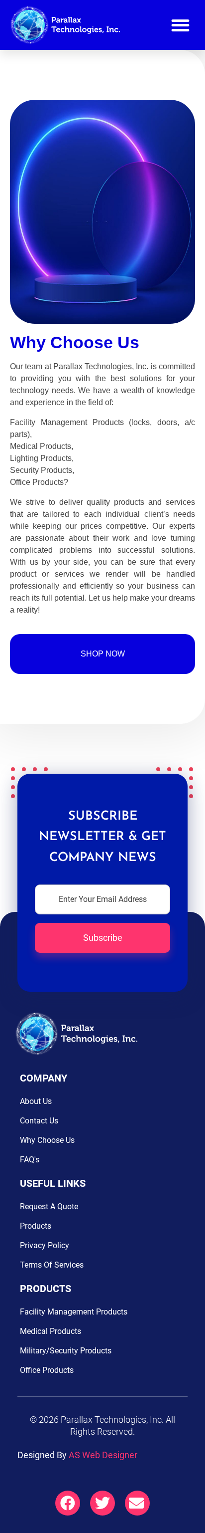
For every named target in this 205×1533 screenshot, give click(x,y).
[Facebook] (67, 1503)
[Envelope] (137, 1503)
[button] (180, 25)
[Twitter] (102, 1503)
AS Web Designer (103, 1455)
